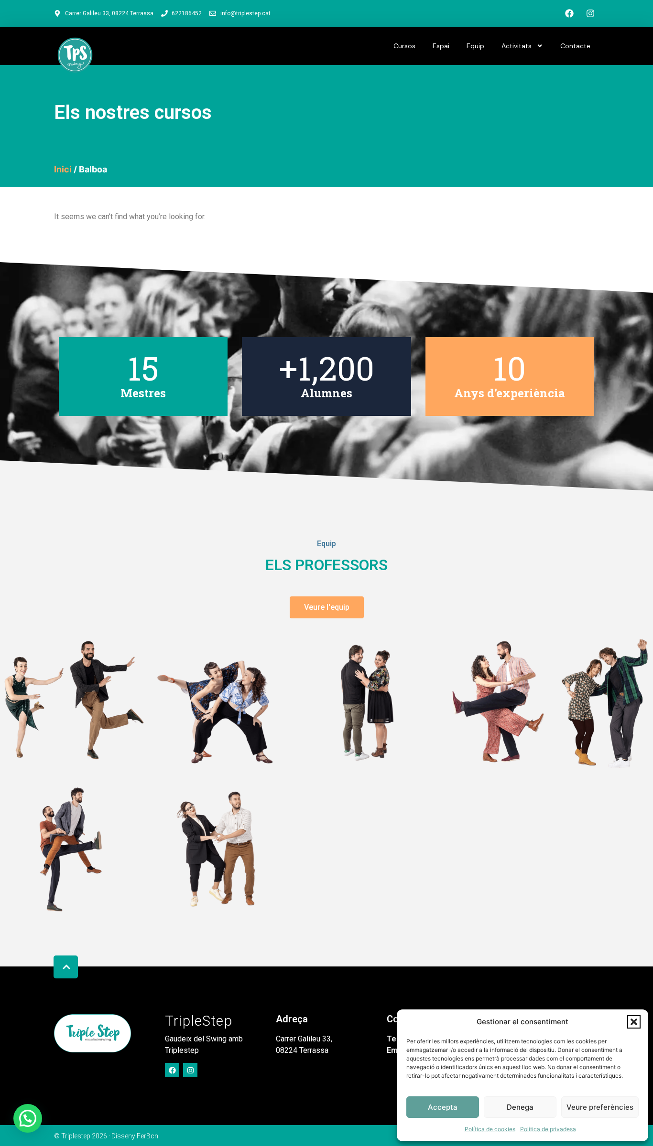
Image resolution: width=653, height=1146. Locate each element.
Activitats (516, 46)
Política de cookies (490, 1129)
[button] (634, 1022)
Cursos (404, 46)
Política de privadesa (548, 1129)
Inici (63, 169)
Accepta (442, 1107)
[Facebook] (569, 13)
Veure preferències (599, 1107)
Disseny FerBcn (134, 1136)
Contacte (575, 46)
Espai (441, 46)
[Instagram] (590, 13)
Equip (475, 46)
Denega (520, 1107)
